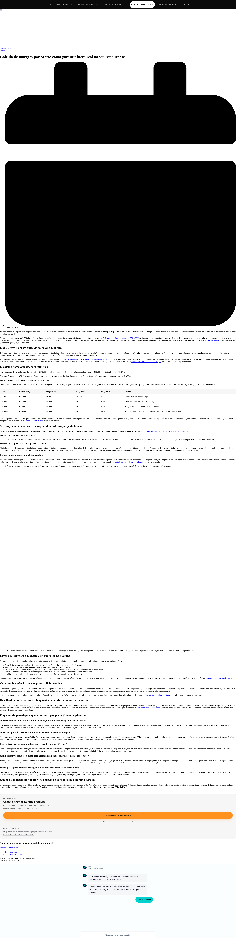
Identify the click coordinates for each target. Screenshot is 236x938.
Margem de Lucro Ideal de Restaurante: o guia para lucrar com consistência (28, 832)
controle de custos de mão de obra (127, 462)
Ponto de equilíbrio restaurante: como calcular (18, 834)
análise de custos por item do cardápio (146, 362)
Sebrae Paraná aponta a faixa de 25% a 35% (122, 338)
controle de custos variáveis (218, 678)
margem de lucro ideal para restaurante (157, 695)
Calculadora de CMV (125, 822)
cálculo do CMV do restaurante (207, 340)
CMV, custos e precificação (142, 4)
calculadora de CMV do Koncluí (149, 708)
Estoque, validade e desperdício (116, 4)
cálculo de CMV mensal (34, 421)
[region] (118, 401)
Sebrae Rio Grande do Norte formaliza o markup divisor (162, 431)
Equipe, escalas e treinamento (167, 4)
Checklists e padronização (65, 4)
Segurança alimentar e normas (89, 4)
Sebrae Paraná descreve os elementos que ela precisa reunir (87, 359)
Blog (49, 4)
